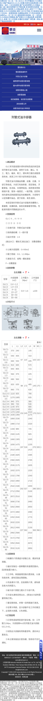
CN (28, 24)
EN (34, 24)
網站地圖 (11, 674)
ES (41, 24)
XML (16, 674)
